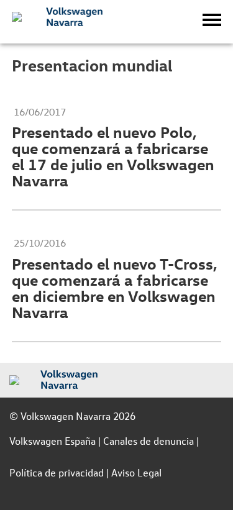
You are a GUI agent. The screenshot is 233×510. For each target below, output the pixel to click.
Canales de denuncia (148, 440)
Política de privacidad (56, 472)
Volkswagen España (52, 440)
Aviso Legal (136, 472)
